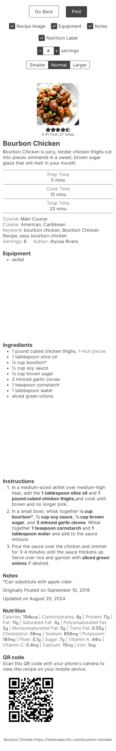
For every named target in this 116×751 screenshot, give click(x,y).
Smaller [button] (37, 65)
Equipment (70, 26)
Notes (101, 26)
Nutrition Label (62, 38)
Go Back (44, 11)
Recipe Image (31, 26)
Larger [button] (80, 65)
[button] (48, 129)
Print (76, 11)
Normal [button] (59, 65)
